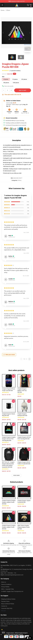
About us (3, 582)
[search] (28, 5)
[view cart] (31, 5)
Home (2, 10)
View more (16, 475)
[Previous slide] (3, 32)
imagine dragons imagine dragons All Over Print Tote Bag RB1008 (8, 438)
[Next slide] (29, 32)
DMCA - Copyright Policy (7, 589)
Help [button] (30, 638)
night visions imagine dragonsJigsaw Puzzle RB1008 (24, 527)
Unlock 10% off (3, 633)
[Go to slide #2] (21, 57)
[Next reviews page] (29, 359)
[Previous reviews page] (21, 359)
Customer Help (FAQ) (6, 608)
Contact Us (4, 606)
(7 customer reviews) (14, 70)
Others (8, 10)
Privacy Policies (5, 586)
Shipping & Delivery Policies (8, 599)
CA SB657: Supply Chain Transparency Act (12, 591)
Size (3, 76)
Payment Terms (5, 601)
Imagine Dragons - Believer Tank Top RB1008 (22, 390)
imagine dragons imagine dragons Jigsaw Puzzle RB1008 (8, 502)
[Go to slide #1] (12, 57)
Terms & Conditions (6, 584)
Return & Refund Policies (7, 603)
